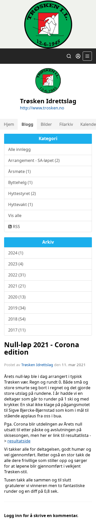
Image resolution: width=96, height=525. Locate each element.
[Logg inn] (78, 56)
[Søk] (68, 56)
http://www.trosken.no (42, 108)
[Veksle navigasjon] (87, 56)
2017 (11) (17, 330)
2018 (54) (17, 319)
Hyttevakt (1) (20, 204)
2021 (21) (17, 286)
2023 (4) (15, 264)
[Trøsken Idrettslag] (48, 24)
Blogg (27, 124)
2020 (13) (17, 297)
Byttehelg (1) (20, 182)
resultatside (18, 441)
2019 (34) (17, 308)
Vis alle (15, 215)
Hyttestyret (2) (22, 193)
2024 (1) (15, 253)
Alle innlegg (19, 149)
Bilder (46, 124)
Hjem (9, 124)
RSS (16, 226)
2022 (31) (17, 275)
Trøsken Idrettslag (37, 364)
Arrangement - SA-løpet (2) (34, 160)
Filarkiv (66, 124)
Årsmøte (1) (19, 171)
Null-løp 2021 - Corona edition (41, 348)
